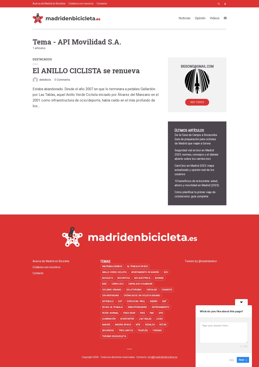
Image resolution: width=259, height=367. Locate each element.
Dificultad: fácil (136, 301)
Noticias (184, 18)
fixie (142, 313)
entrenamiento (160, 307)
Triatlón (143, 330)
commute (167, 289)
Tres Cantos (126, 330)
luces (159, 319)
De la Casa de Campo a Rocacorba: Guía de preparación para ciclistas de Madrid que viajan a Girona (196, 139)
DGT (120, 301)
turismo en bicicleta (114, 336)
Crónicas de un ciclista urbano (142, 295)
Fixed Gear (129, 313)
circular (151, 289)
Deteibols (107, 301)
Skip (231, 359)
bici (166, 272)
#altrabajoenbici (112, 266)
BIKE (104, 284)
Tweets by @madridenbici (201, 261)
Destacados (42, 59)
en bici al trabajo (112, 307)
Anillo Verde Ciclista (114, 272)
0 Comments (62, 79)
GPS (161, 313)
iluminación (109, 319)
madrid (106, 324)
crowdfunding (110, 295)
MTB (138, 324)
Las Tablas (145, 319)
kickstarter (127, 319)
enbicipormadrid (137, 307)
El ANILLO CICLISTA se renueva (86, 70)
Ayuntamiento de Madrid (145, 272)
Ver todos (197, 102)
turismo (157, 330)
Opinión (200, 18)
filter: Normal (110, 313)
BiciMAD (159, 278)
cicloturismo (134, 289)
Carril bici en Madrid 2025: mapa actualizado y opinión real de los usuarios (194, 170)
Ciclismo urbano (111, 289)
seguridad (108, 330)
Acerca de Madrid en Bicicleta (49, 3)
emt (164, 301)
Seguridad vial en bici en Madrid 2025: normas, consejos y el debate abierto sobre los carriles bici (196, 154)
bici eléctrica (142, 278)
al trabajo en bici (137, 266)
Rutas (162, 324)
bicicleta (107, 278)
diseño (154, 301)
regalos (150, 324)
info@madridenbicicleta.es (162, 357)
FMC (152, 313)
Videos (215, 18)
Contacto (102, 3)
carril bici (118, 284)
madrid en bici (123, 324)
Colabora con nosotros (81, 3)
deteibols (45, 79)
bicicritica (124, 278)
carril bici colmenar (140, 284)
